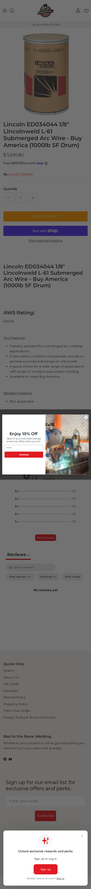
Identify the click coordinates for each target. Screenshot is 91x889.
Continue (24, 454)
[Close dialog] (86, 417)
